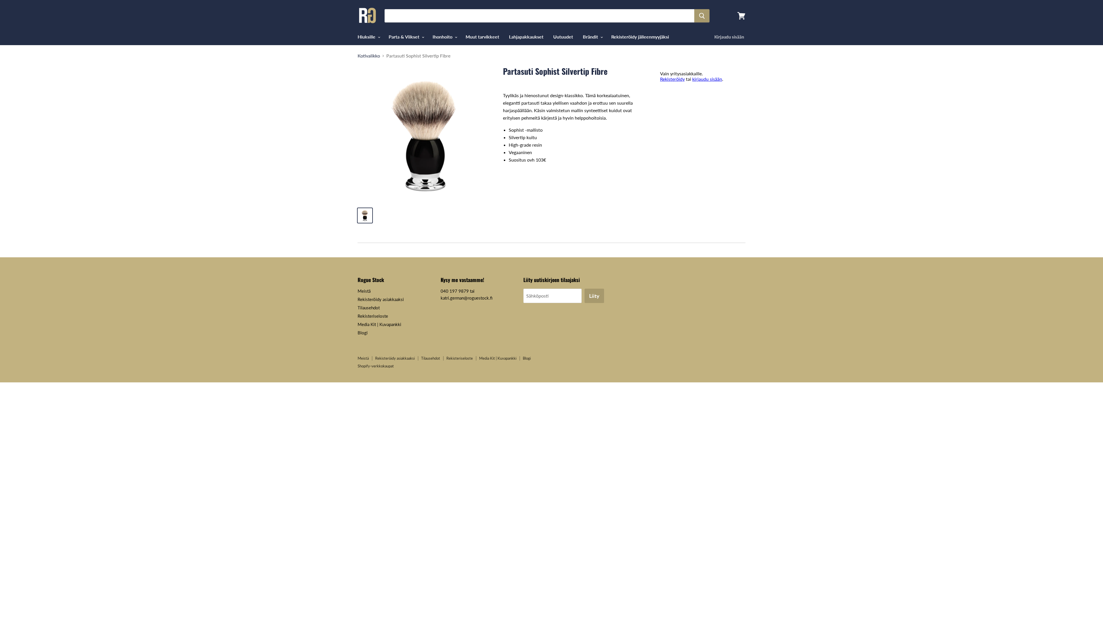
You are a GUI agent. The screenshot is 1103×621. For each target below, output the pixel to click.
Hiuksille (367, 36)
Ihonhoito (443, 36)
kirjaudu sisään (707, 79)
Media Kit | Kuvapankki (379, 324)
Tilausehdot (369, 307)
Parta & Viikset (405, 36)
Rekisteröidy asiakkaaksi (381, 299)
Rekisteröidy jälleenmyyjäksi (640, 36)
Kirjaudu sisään (729, 36)
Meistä (364, 291)
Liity (594, 296)
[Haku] (701, 15)
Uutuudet (563, 36)
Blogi (363, 332)
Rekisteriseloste (373, 316)
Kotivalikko (369, 55)
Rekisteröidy (672, 79)
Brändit (591, 36)
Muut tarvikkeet (482, 36)
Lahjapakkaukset (526, 36)
